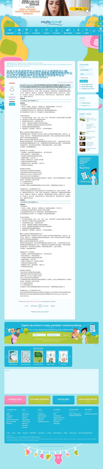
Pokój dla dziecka (26, 419)
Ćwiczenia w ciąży (26, 421)
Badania (8, 414)
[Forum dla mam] (19, 22)
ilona (42, 312)
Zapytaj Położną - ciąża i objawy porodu (51, 22)
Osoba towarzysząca (42, 416)
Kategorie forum (86, 105)
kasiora (39, 312)
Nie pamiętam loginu (87, 86)
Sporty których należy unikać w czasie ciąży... (90, 144)
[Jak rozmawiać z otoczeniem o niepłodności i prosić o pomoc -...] (82, 125)
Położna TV (41, 433)
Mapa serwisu (57, 433)
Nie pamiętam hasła (87, 84)
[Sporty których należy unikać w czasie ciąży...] (82, 143)
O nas (13, 433)
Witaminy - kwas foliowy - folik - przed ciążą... (91, 119)
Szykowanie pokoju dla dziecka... (90, 137)
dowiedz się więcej (85, 181)
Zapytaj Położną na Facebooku (100, 18)
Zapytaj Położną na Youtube (100, 28)
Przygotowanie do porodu (43, 421)
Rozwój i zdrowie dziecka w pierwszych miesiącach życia (75, 414)
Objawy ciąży (25, 423)
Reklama (25, 433)
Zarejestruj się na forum (88, 88)
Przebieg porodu (41, 414)
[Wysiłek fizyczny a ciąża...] (82, 132)
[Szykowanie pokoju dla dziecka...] (82, 138)
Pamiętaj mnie (84, 78)
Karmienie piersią (57, 416)
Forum (65, 433)
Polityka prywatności (85, 433)
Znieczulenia (40, 419)
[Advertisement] (51, 47)
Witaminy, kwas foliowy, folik (12, 419)
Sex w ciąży (24, 427)
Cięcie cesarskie (41, 417)
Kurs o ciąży (73, 433)
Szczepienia (9, 417)
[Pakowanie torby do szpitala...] (82, 149)
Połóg (55, 414)
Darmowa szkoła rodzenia (100, 42)
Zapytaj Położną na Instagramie (100, 23)
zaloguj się (25, 301)
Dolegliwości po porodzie (59, 417)
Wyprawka (24, 417)
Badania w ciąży (25, 414)
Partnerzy (33, 433)
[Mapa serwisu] (89, 22)
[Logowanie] (83, 22)
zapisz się (66, 335)
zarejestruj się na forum (35, 301)
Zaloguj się (84, 81)
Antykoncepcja (57, 423)
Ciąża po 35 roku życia (11, 421)
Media (19, 433)
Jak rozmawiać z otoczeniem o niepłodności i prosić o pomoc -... (91, 126)
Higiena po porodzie (58, 419)
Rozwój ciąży (25, 425)
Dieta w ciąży (25, 416)
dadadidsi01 (12, 83)
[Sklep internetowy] (13, 22)
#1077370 (71, 82)
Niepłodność (9, 423)
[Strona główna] (8, 22)
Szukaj (49, 433)
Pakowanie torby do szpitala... (91, 149)
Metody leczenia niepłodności (91, 414)
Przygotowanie (9, 416)
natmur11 (46, 312)
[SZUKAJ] (93, 31)
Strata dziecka (57, 421)
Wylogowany (12, 97)
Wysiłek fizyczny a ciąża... (90, 132)
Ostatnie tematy (86, 103)
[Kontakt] (94, 22)
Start (8, 433)
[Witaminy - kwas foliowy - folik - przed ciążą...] (82, 119)
